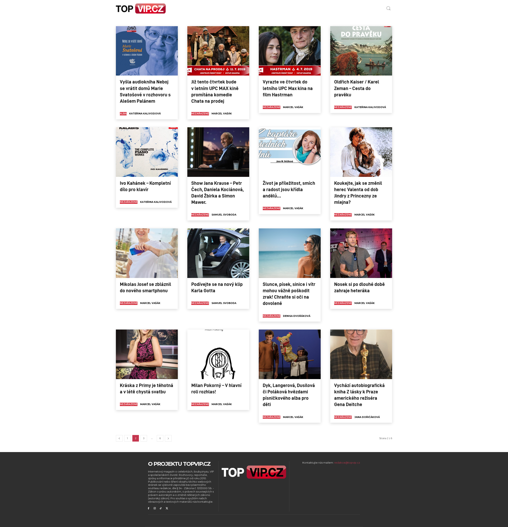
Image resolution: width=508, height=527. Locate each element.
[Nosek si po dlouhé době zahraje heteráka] (361, 253)
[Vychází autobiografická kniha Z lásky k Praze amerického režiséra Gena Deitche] (361, 354)
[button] (388, 8)
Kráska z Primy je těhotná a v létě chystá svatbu (146, 388)
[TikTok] (161, 508)
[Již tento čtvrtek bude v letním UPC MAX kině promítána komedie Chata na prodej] (218, 51)
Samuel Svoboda (224, 214)
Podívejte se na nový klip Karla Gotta (217, 287)
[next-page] (168, 438)
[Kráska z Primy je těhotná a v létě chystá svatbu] (147, 354)
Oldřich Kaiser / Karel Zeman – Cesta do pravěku (356, 87)
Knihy (207, 20)
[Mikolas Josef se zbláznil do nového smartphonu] (147, 253)
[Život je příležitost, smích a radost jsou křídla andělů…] (290, 152)
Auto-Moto (145, 20)
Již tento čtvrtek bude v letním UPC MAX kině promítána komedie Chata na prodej (215, 91)
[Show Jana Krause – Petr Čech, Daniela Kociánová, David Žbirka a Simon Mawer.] (218, 152)
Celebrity (160, 20)
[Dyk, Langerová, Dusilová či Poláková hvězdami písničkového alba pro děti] (290, 354)
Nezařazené (200, 113)
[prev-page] (119, 438)
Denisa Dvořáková (296, 315)
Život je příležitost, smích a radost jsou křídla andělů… (289, 189)
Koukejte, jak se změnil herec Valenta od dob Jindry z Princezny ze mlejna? (358, 192)
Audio (132, 20)
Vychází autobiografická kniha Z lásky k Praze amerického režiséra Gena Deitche (359, 394)
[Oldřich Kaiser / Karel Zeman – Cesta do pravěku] (361, 51)
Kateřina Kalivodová (145, 113)
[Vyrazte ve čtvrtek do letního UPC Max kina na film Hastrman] (290, 51)
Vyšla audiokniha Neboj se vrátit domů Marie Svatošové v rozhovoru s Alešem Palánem (145, 91)
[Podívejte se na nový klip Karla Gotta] (218, 253)
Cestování (174, 20)
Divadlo (187, 20)
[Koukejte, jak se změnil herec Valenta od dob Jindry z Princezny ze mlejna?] (361, 152)
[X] (167, 508)
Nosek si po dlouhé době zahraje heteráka (359, 287)
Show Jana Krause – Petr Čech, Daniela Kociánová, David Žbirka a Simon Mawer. (217, 192)
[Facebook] (148, 508)
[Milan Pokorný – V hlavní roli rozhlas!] (218, 354)
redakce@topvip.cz (347, 462)
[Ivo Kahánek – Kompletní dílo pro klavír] (147, 152)
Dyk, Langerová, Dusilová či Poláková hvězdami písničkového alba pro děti (289, 394)
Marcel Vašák (222, 113)
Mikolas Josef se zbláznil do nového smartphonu (145, 287)
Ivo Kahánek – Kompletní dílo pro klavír (145, 186)
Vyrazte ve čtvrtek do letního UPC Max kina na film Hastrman (288, 87)
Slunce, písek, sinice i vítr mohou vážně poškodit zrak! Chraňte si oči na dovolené (289, 293)
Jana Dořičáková (367, 417)
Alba (123, 20)
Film (198, 20)
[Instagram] (155, 508)
